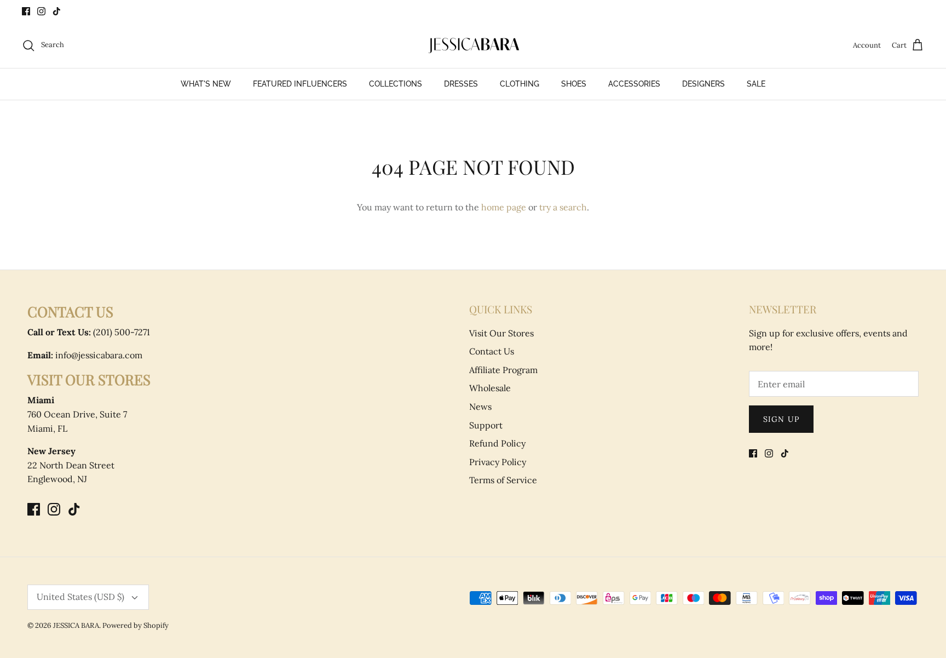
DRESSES (461, 83)
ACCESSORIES (634, 83)
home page (503, 207)
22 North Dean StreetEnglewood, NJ (70, 464)
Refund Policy (497, 443)
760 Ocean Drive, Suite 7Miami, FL (77, 413)
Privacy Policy (497, 461)
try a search (563, 207)
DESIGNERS (703, 83)
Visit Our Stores (501, 333)
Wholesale (490, 387)
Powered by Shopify (135, 625)
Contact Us (491, 351)
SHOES (573, 83)
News (480, 406)
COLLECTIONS (395, 83)
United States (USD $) (80, 596)
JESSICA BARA (76, 625)
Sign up (781, 419)
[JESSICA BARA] (473, 45)
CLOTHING (519, 83)
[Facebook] (26, 11)
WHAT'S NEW (206, 83)
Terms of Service (503, 479)
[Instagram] (41, 11)
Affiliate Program (503, 369)
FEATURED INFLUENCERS (300, 83)
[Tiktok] (57, 11)
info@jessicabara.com (84, 355)
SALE (756, 83)
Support (486, 425)
